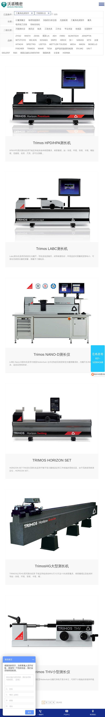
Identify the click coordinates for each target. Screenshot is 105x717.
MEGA (73, 44)
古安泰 (56, 53)
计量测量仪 (20, 20)
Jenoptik (86, 36)
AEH (54, 36)
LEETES (42, 44)
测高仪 (31, 29)
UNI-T (89, 48)
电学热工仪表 (21, 24)
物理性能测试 (34, 20)
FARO (62, 36)
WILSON (33, 40)
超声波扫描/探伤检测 (64, 48)
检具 (39, 29)
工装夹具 (48, 29)
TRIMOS (31, 48)
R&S (15, 53)
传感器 (78, 29)
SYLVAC (79, 48)
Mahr (41, 48)
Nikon (82, 44)
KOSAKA (44, 40)
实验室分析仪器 (50, 20)
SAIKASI (80, 40)
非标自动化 (35, 24)
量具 (89, 20)
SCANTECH (73, 36)
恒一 (71, 40)
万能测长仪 (20, 29)
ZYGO (18, 36)
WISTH (27, 36)
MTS (89, 40)
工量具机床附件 (77, 20)
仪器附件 (88, 29)
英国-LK (46, 36)
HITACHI (19, 44)
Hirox (63, 40)
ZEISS (36, 36)
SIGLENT (6, 53)
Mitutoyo (21, 40)
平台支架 (68, 29)
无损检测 (64, 20)
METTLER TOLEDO (58, 44)
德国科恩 (46, 53)
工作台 (58, 29)
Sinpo (54, 40)
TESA (49, 48)
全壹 (96, 40)
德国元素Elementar (30, 53)
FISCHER (20, 48)
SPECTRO (31, 44)
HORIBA (66, 53)
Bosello (92, 44)
